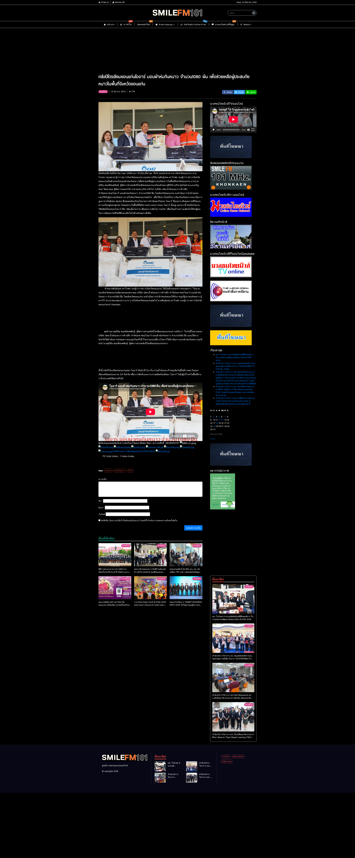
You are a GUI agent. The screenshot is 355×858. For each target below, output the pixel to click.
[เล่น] (213, 129)
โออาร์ (130, 471)
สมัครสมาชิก (119, 2)
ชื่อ (100, 501)
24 (214, 426)
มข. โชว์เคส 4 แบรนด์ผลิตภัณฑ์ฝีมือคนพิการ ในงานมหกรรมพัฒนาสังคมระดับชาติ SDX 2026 (235, 357)
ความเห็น (102, 479)
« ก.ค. (212, 438)
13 (222, 420)
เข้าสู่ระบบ (104, 2)
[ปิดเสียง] (248, 129)
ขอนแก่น (108, 471)
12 (220, 420)
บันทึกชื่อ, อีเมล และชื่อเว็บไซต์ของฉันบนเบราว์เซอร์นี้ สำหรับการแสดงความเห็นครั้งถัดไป (139, 520)
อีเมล (101, 507)
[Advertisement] (177, 48)
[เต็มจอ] (253, 129)
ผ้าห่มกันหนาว (120, 471)
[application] (233, 119)
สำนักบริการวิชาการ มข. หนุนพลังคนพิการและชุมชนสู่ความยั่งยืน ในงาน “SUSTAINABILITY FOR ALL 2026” (236, 366)
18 (217, 423)
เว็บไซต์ (101, 514)
